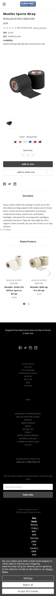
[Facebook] (4, 184)
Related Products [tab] (28, 241)
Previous (4, 273)
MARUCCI (28, 420)
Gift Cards (28, 379)
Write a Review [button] (39, 27)
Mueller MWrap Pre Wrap (39, 289)
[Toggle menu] (4, 4)
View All (28, 444)
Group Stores (28, 363)
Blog (28, 382)
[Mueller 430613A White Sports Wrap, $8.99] (14, 263)
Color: (28, 136)
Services (28, 367)
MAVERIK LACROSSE (28, 438)
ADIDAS (28, 426)
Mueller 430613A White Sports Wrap (14, 290)
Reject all (28, 584)
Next (49, 273)
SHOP (28, 399)
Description (28, 195)
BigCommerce (32, 509)
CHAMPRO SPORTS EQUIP (28, 441)
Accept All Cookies (28, 591)
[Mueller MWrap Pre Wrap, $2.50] (39, 263)
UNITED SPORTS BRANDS (28, 435)
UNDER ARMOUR (28, 423)
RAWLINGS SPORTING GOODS (28, 413)
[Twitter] (9, 184)
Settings (28, 578)
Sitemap (28, 385)
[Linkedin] (14, 184)
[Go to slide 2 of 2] (29, 304)
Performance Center (28, 373)
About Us (28, 376)
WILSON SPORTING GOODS (28, 416)
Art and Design (28, 370)
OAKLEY (28, 432)
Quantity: (28, 150)
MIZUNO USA (28, 429)
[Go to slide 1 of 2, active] (24, 304)
